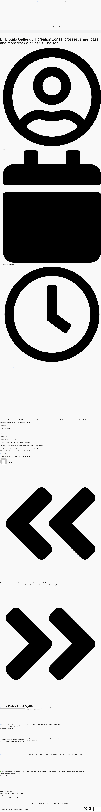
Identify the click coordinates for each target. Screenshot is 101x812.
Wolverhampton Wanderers (37, 419)
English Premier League (53, 419)
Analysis (53, 26)
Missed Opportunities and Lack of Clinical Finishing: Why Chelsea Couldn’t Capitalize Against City (55, 771)
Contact (49, 803)
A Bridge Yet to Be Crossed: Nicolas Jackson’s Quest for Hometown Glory (48, 739)
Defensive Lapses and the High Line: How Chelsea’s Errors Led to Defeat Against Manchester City (56, 754)
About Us (41, 803)
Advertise (56, 803)
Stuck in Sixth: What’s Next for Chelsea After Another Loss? (44, 724)
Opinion (60, 26)
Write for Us (65, 803)
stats (16, 422)
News (46, 26)
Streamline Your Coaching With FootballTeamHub (41, 708)
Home (40, 26)
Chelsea (2, 419)
